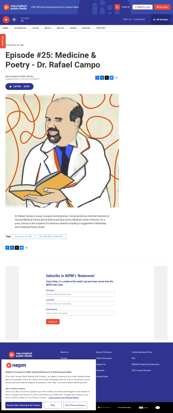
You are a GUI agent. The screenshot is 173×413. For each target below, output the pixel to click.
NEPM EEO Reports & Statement (145, 364)
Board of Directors (104, 352)
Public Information (104, 358)
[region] (48, 384)
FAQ (133, 358)
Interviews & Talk (14, 45)
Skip (53, 405)
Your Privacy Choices (75, 405)
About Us (64, 352)
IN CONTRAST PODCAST (51, 236)
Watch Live (143, 7)
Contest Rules (102, 377)
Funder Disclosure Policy (142, 352)
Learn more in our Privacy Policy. (64, 398)
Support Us (101, 364)
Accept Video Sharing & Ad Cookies (24, 405)
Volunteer (100, 370)
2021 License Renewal (141, 370)
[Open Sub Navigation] (10, 28)
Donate (163, 7)
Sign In (125, 7)
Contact (64, 358)
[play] (6, 19)
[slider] (18, 19)
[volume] (14, 20)
